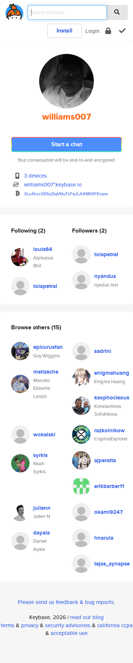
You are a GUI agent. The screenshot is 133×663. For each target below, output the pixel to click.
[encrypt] (108, 30)
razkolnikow (109, 430)
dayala (41, 533)
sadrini (102, 351)
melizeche (45, 372)
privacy (29, 625)
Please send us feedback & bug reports (66, 602)
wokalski (44, 434)
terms (7, 625)
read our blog (87, 617)
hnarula (103, 538)
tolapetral (45, 286)
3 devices (35, 175)
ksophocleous (111, 398)
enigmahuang (111, 373)
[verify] (122, 30)
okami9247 (108, 512)
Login (92, 31)
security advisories (68, 625)
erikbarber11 (109, 486)
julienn (42, 508)
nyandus (105, 276)
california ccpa (115, 625)
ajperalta (105, 460)
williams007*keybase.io (53, 184)
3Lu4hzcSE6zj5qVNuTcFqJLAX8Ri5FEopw (66, 193)
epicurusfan (48, 347)
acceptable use (69, 633)
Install (64, 30)
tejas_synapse (112, 564)
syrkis (40, 455)
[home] (14, 10)
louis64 (42, 249)
